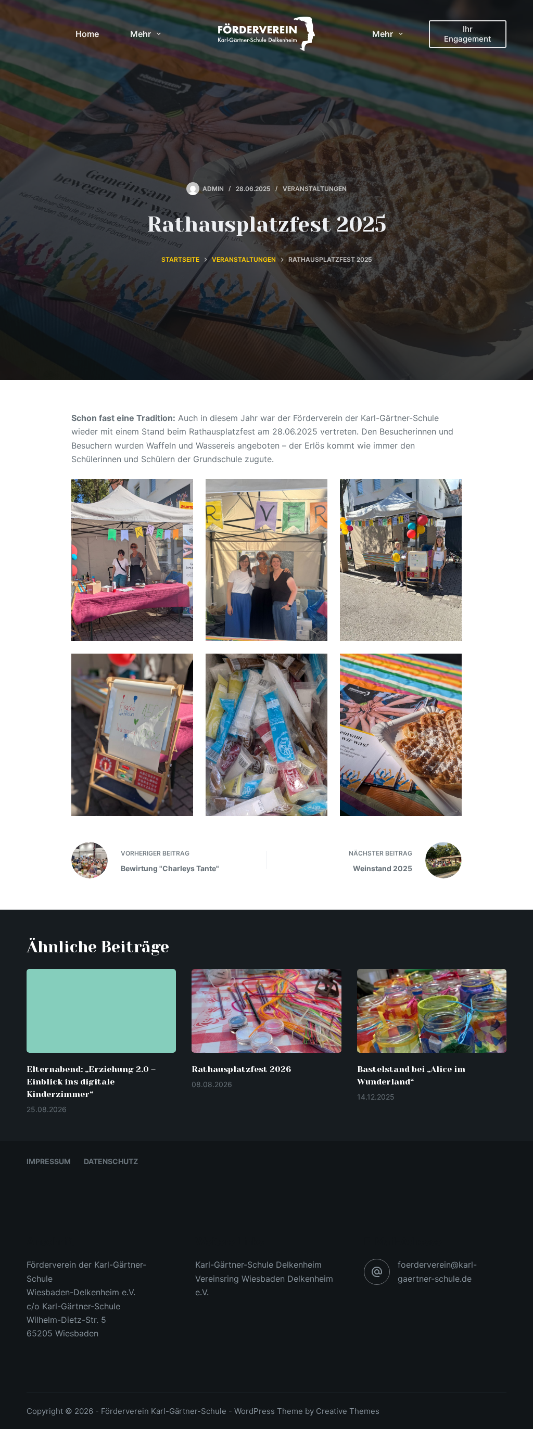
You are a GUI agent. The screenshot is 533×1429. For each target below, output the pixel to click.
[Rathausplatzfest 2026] (266, 1011)
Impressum (49, 1161)
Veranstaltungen (315, 189)
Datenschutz (111, 1161)
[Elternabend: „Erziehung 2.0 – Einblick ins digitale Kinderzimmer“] (101, 1011)
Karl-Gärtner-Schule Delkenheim (258, 1264)
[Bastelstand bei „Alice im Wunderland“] (431, 1011)
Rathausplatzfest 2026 (241, 1069)
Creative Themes (347, 1411)
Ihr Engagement (467, 34)
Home (87, 34)
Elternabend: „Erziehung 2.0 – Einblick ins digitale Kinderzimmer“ (91, 1081)
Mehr (140, 34)
